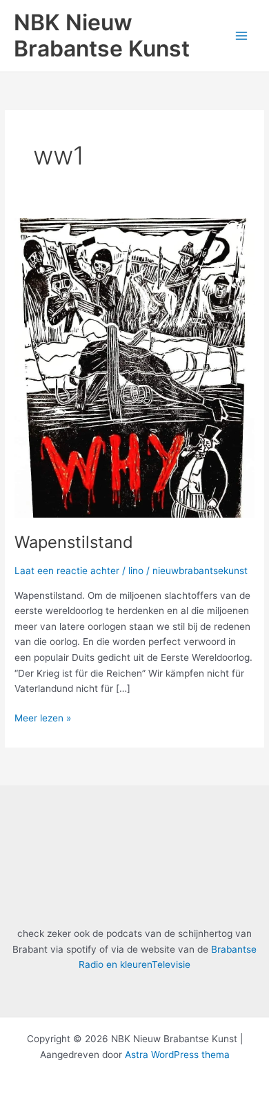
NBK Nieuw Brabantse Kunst (102, 35)
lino (135, 570)
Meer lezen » (42, 716)
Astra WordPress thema (177, 1054)
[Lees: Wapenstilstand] (134, 366)
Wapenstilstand (73, 542)
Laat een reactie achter (66, 570)
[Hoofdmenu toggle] (241, 35)
